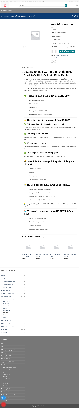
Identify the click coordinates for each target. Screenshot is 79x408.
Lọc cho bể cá (6, 303)
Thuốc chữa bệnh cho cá (8, 326)
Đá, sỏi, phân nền (6, 290)
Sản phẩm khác (6, 310)
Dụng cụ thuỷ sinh (6, 287)
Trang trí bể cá (5, 329)
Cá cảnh (3, 278)
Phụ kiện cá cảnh (18, 16)
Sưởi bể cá (31, 16)
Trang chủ (70, 1)
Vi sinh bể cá (4, 332)
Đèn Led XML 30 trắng (70, 255)
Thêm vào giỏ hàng (67, 51)
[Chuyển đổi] (24, 296)
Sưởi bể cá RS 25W (55, 255)
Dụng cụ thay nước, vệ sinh (9, 299)
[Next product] (73, 16)
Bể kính (3, 275)
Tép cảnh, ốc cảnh (6, 320)
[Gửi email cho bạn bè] (54, 61)
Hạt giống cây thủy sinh (7, 293)
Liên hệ (76, 1)
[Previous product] (76, 16)
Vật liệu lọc (5, 314)
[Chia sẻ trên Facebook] (52, 61)
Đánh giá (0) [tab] (30, 67)
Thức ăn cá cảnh (5, 323)
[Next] (76, 251)
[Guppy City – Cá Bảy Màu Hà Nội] (9, 5)
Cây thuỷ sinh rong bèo (7, 284)
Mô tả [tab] (23, 67)
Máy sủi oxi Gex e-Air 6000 (27, 255)
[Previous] (22, 251)
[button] (73, 5)
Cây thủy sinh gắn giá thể (8, 281)
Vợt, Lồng (5, 317)
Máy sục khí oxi (6, 306)
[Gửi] (66, 5)
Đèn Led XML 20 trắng (42, 255)
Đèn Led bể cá (6, 301)
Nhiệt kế (5, 308)
